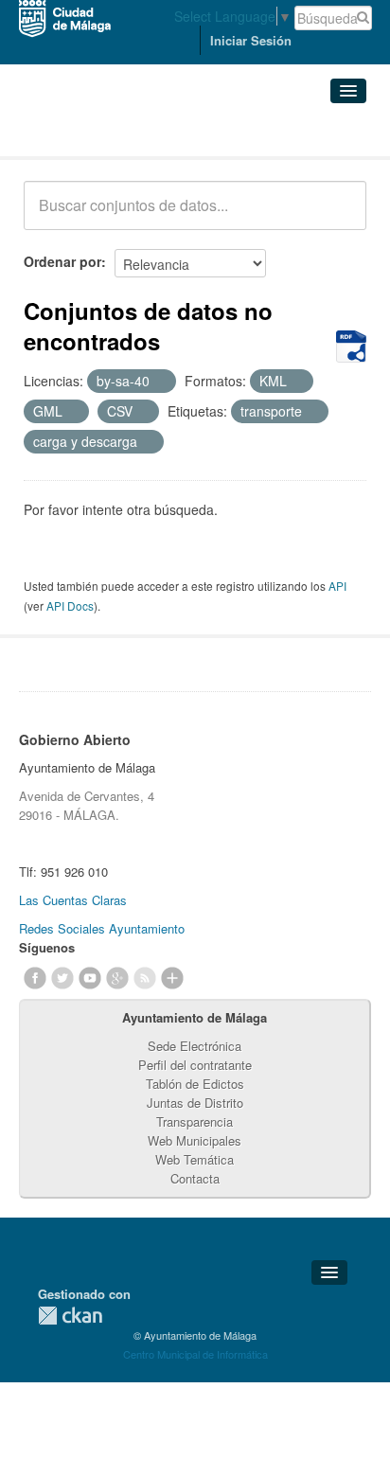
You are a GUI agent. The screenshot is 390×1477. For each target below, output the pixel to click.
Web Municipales (194, 1140)
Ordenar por (62, 261)
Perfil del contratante (195, 1065)
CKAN (70, 1316)
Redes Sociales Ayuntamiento (102, 928)
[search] (339, 216)
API (337, 586)
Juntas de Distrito (195, 1103)
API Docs (70, 605)
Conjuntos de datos (107, 133)
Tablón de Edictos (195, 1084)
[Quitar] (160, 381)
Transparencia (194, 1121)
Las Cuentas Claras (73, 900)
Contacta (195, 1178)
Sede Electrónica (194, 1046)
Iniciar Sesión (251, 40)
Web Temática (194, 1159)
